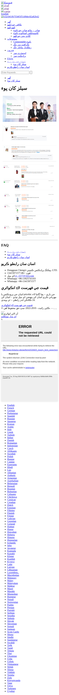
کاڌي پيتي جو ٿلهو (22, 36)
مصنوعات (12, 39)
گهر (9, 22)
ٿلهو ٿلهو (11, 27)
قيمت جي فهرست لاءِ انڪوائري (17, 305)
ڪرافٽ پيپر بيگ (21, 44)
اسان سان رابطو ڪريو (18, 67)
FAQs (10, 58)
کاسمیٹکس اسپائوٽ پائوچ (26, 33)
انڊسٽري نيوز (19, 53)
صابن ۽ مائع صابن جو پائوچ (26, 30)
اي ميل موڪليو (8, 316)
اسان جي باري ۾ (16, 61)
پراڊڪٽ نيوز (19, 56)
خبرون (10, 50)
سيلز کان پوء (19, 64)
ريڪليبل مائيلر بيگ (22, 47)
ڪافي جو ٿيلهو (14, 24)
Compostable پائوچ (22, 41)
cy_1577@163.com (24, 276)
